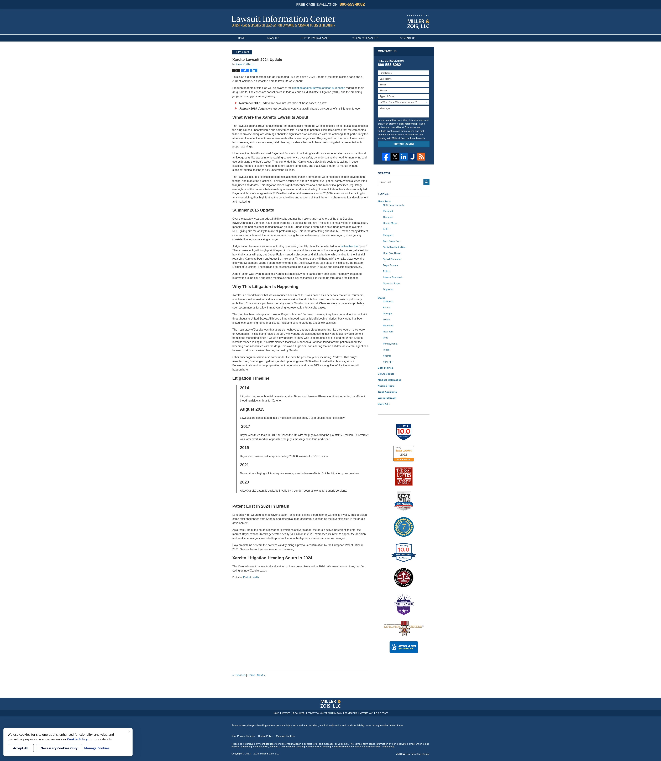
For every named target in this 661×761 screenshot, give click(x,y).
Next (261, 675)
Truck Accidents (387, 391)
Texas (386, 349)
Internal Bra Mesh (392, 277)
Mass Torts (384, 201)
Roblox (387, 271)
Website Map (366, 713)
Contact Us (407, 38)
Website (286, 713)
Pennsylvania (390, 343)
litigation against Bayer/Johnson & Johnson (318, 87)
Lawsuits (273, 38)
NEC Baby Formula (393, 205)
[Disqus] (300, 622)
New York (388, 331)
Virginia (387, 355)
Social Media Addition (394, 247)
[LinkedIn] (404, 157)
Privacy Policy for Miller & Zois (325, 713)
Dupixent (388, 289)
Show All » (384, 404)
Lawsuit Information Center (283, 21)
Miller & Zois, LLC (270, 753)
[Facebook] (386, 157)
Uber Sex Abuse (392, 253)
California (388, 301)
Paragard (388, 235)
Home (241, 38)
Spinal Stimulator (392, 259)
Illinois (386, 319)
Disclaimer (299, 713)
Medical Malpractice (389, 379)
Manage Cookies (285, 736)
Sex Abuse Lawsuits (365, 38)
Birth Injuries (385, 367)
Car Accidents (386, 373)
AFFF (386, 229)
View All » (388, 361)
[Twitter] (395, 157)
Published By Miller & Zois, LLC (418, 22)
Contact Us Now (404, 144)
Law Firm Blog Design (412, 754)
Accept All (20, 748)
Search (426, 182)
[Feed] (421, 157)
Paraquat (388, 211)
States (381, 297)
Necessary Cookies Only (58, 748)
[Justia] (412, 157)
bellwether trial (349, 246)
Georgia (387, 313)
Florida (387, 307)
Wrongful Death (387, 398)
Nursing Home (386, 385)
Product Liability (251, 577)
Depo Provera (390, 265)
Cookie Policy (265, 736)
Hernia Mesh (390, 223)
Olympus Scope (391, 283)
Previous (238, 675)
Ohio (385, 337)
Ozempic (388, 217)
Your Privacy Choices (243, 736)
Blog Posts (382, 713)
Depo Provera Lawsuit (316, 38)
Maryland (388, 325)
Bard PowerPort (391, 241)
